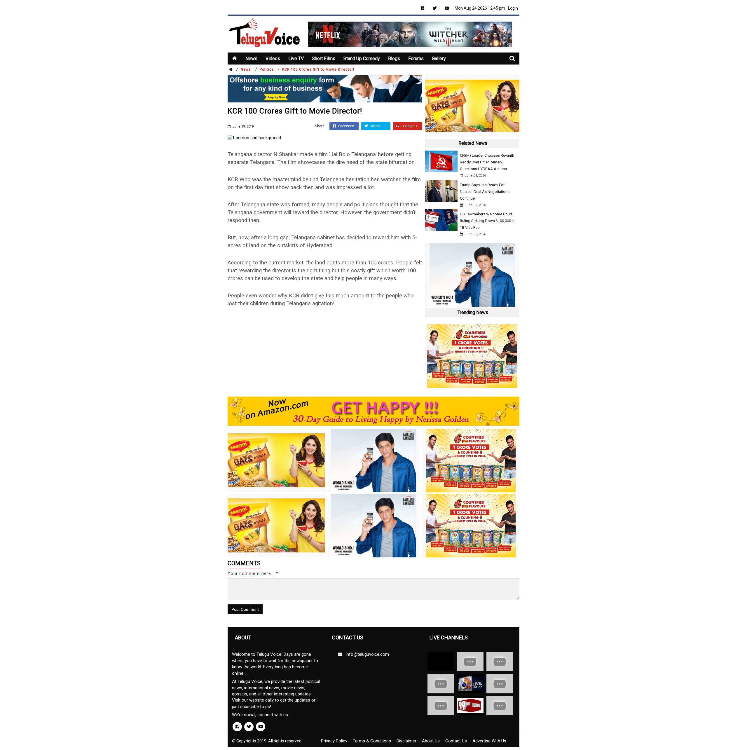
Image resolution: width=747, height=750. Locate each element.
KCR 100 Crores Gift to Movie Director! (318, 69)
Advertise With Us (489, 741)
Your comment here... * (253, 573)
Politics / (270, 69)
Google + (410, 126)
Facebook (345, 126)
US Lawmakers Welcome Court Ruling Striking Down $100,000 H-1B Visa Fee (488, 221)
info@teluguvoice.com (366, 654)
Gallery (439, 58)
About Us (431, 741)
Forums (416, 58)
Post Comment (245, 609)
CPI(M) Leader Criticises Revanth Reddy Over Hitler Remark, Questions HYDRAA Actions (487, 162)
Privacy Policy (334, 741)
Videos (273, 58)
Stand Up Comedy (361, 58)
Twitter (375, 126)
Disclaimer (406, 741)
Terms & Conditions (372, 741)
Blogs (394, 58)
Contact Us (456, 741)
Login (513, 8)
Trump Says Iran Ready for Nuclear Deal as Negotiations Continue (484, 191)
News (251, 58)
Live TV (296, 58)
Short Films (323, 58)
